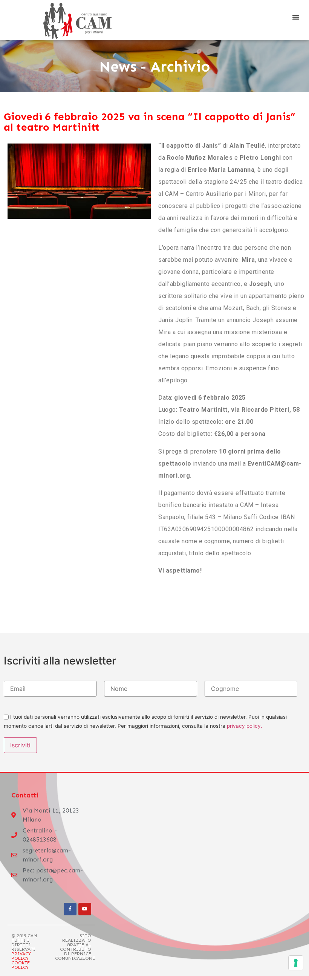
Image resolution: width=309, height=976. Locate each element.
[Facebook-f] (70, 909)
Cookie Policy (20, 965)
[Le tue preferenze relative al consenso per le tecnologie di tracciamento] (296, 963)
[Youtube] (84, 909)
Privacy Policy (21, 956)
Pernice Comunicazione (75, 956)
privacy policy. (244, 726)
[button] (295, 17)
